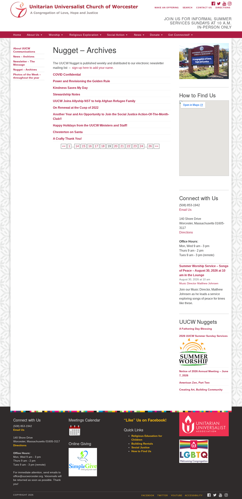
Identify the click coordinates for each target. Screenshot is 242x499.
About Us (33, 34)
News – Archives (23, 56)
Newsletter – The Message (24, 63)
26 (150, 146)
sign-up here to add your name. (92, 67)
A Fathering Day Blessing (195, 328)
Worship (54, 34)
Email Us (185, 209)
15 (83, 146)
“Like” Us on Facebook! (145, 420)
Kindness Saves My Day (70, 87)
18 (103, 146)
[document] (121, 222)
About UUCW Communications (24, 50)
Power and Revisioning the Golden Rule (81, 81)
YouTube (176, 495)
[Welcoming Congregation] (194, 449)
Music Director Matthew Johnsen (198, 283)
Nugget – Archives (25, 69)
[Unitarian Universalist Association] (204, 424)
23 (135, 146)
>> (156, 146)
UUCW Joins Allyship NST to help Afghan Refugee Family (94, 101)
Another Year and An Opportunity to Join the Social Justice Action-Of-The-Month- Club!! (111, 116)
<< (63, 146)
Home (17, 34)
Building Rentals (142, 443)
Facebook (147, 495)
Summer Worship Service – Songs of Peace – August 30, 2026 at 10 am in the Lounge (203, 270)
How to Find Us (141, 451)
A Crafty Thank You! (67, 138)
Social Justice (140, 447)
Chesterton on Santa (68, 132)
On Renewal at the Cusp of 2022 (76, 107)
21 (122, 146)
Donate (155, 34)
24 (141, 146)
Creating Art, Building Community (201, 389)
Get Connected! (179, 34)
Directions (223, 7)
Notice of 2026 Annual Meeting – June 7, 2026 (203, 373)
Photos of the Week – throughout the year (27, 76)
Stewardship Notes (66, 94)
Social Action (116, 34)
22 (128, 146)
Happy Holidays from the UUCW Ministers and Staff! (90, 125)
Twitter (162, 495)
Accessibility (193, 495)
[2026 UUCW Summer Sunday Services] (204, 352)
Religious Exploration (83, 34)
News (137, 34)
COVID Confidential (67, 74)
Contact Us (204, 7)
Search (187, 7)
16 (90, 146)
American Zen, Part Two (194, 382)
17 (96, 146)
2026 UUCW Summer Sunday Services (203, 335)
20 (115, 146)
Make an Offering (167, 7)
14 (77, 146)
